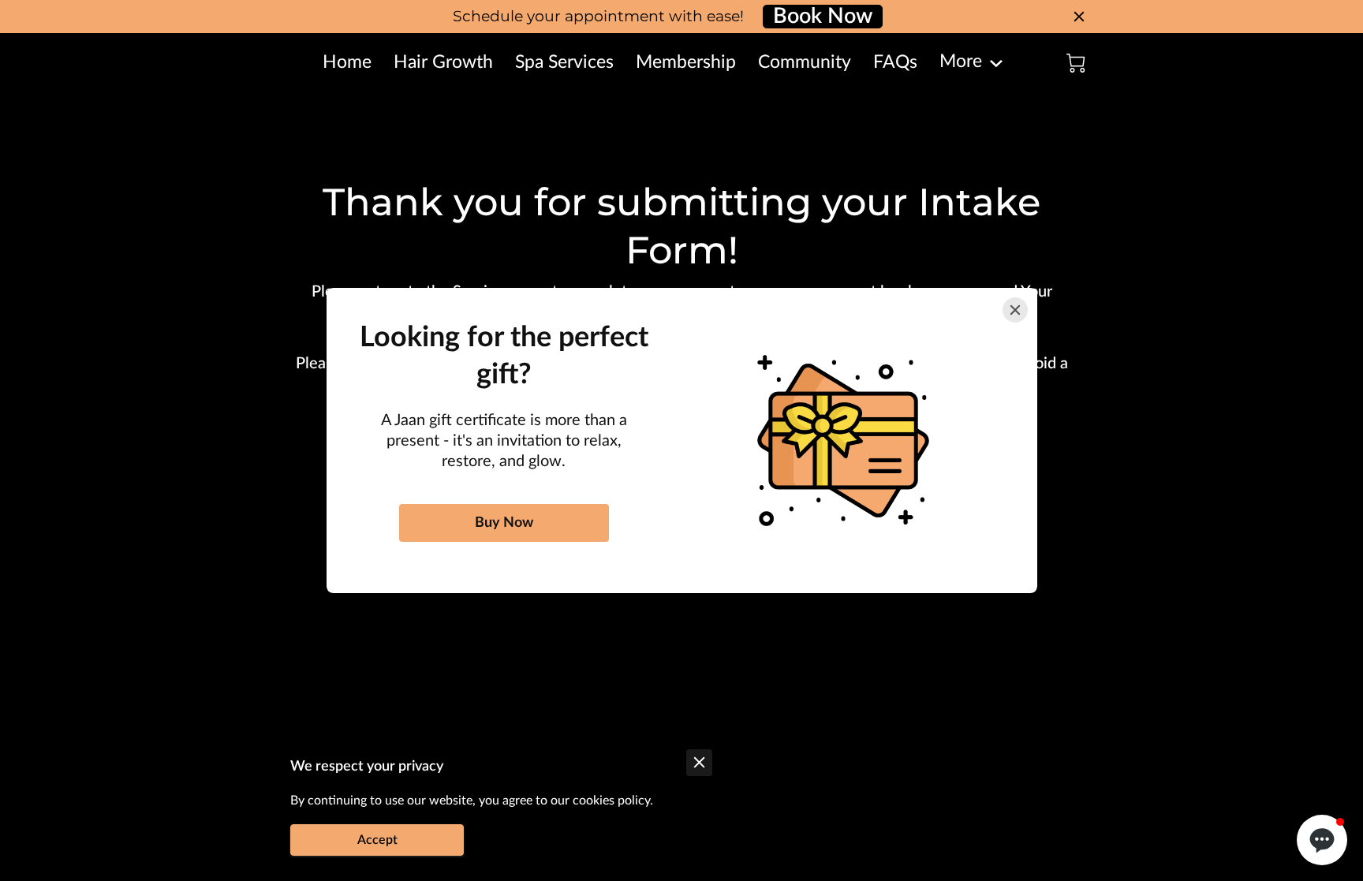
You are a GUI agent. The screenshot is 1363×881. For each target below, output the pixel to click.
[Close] (1015, 310)
